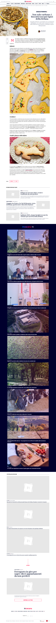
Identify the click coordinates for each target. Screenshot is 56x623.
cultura (12, 3)
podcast (47, 3)
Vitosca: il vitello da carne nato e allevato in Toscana (19, 414)
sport (42, 5)
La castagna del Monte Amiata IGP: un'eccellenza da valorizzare (22, 387)
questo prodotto (29, 169)
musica (33, 3)
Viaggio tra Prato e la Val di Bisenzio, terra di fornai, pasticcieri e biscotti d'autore (20, 204)
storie (40, 3)
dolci (16, 181)
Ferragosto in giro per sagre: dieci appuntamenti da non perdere (27, 573)
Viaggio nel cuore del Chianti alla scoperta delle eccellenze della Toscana (24, 254)
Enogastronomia (41, 11)
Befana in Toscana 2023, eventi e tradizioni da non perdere (31, 193)
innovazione (23, 3)
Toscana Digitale (14, 5)
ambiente (8, 3)
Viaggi (21, 190)
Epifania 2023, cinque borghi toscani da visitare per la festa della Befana (34, 215)
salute (36, 3)
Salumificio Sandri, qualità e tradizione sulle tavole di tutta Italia (22, 334)
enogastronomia (17, 3)
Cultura (8, 500)
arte (44, 5)
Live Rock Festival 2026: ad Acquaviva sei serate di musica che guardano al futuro (25, 528)
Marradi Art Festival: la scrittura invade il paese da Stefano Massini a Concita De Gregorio (27, 502)
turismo (46, 5)
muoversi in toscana (30, 5)
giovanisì (25, 5)
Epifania (31, 49)
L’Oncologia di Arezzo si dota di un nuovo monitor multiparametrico (22, 555)
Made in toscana (28, 3)
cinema (23, 5)
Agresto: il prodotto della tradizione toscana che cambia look (21, 361)
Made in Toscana (9, 253)
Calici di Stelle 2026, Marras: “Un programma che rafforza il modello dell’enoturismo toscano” (26, 441)
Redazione (10, 527)
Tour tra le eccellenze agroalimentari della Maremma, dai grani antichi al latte (25, 281)
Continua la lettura (28, 600)
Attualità (8, 553)
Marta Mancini (43, 30)
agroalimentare (19, 5)
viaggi (43, 3)
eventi (34, 5)
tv (44, 611)
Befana (11, 181)
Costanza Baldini (12, 500)
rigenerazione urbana (38, 5)
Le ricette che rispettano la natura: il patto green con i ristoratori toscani (23, 468)
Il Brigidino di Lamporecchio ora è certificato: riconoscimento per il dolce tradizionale (26, 308)
